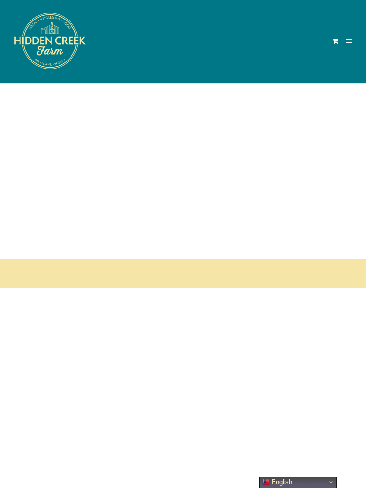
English (281, 482)
